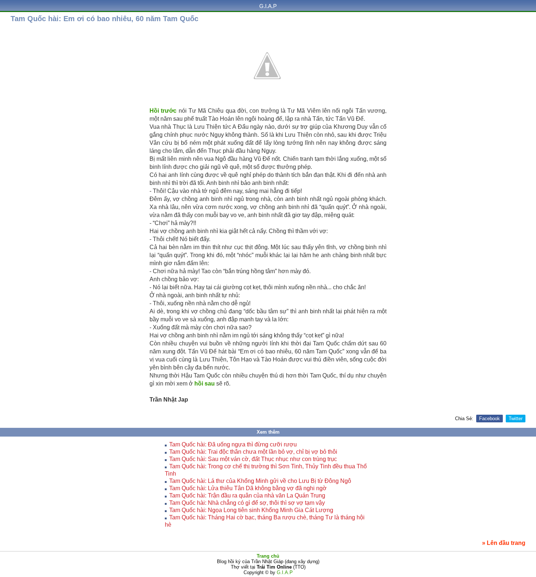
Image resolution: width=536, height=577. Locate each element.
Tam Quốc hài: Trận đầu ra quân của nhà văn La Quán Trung (247, 495)
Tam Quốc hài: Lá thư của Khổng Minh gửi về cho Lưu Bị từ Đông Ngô (260, 481)
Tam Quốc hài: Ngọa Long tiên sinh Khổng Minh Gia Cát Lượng (251, 510)
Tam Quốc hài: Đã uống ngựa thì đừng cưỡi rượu (233, 444)
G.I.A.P (268, 6)
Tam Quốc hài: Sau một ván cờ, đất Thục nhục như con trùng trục (253, 459)
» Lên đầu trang (503, 543)
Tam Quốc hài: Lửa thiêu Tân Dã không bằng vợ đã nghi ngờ (248, 488)
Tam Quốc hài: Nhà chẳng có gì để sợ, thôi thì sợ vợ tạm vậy (247, 503)
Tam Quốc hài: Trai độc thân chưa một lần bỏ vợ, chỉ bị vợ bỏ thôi (253, 452)
